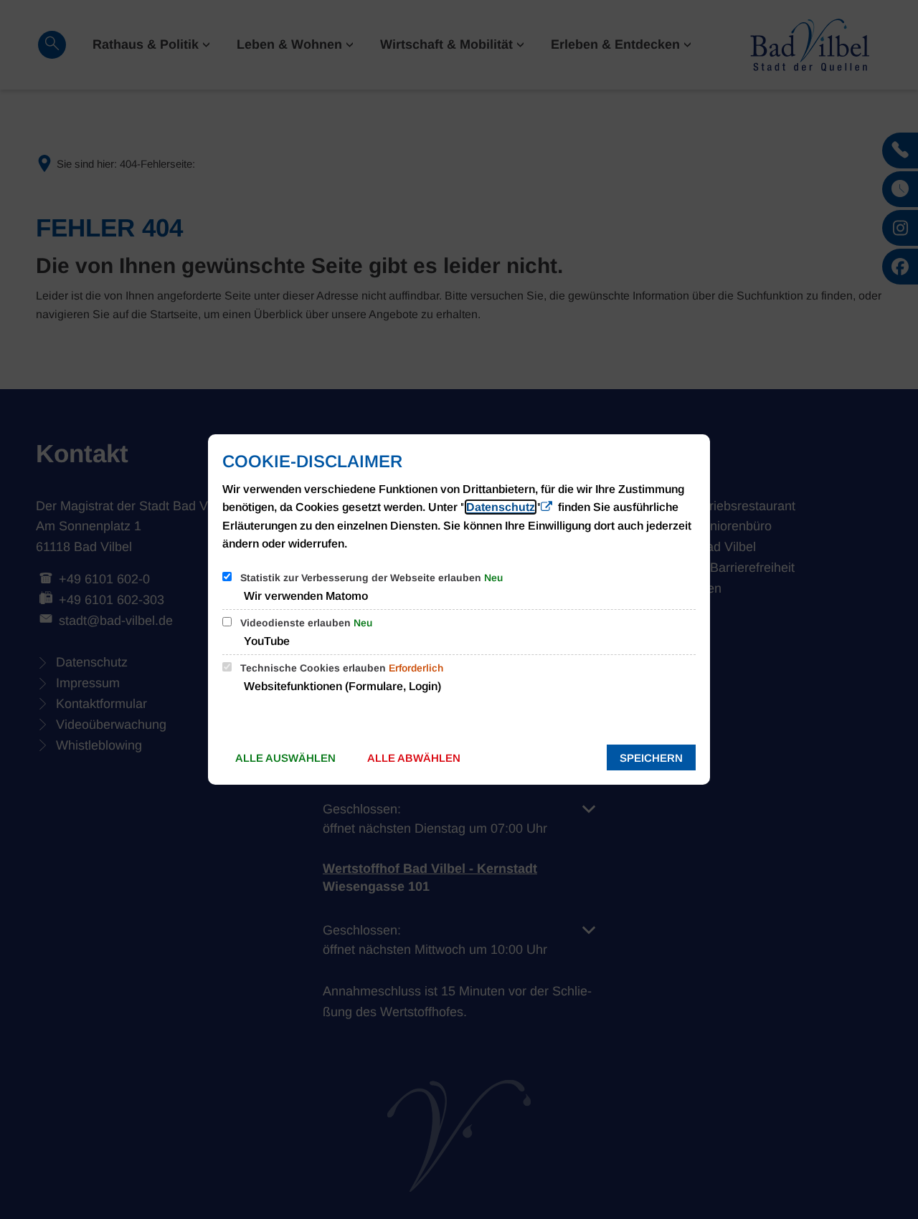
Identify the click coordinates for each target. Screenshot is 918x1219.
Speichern (651, 758)
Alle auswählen (285, 758)
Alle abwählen (413, 758)
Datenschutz (500, 507)
